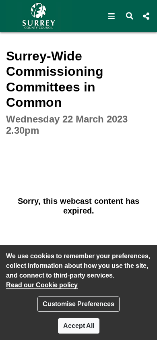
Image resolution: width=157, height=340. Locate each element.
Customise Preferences (78, 304)
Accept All (78, 325)
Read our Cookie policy (42, 285)
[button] (112, 16)
